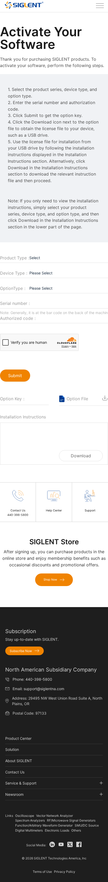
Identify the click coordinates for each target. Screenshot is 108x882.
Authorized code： (18, 318)
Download (81, 455)
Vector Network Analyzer (54, 816)
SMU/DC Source (87, 825)
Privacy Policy (64, 872)
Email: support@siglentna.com (38, 688)
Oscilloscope (24, 816)
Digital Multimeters (29, 830)
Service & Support (20, 783)
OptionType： (13, 288)
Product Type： (15, 257)
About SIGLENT (18, 760)
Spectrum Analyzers (30, 820)
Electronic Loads (57, 830)
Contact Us (14, 772)
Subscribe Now (21, 651)
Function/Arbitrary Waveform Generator (44, 825)
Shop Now (50, 579)
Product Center (18, 738)
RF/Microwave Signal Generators (71, 820)
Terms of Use (42, 872)
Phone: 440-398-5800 (32, 679)
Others (76, 830)
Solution (12, 749)
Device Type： (14, 273)
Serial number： (15, 303)
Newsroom (14, 794)
